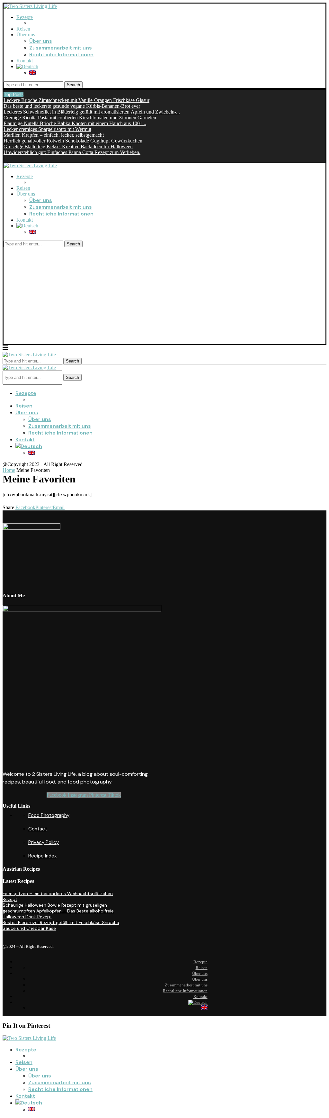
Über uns (25, 34)
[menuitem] (27, 66)
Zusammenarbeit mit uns (60, 47)
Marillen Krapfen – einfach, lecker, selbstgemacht (54, 135)
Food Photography (48, 815)
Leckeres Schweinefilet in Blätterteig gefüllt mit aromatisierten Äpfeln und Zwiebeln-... (92, 112)
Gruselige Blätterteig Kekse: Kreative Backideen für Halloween (68, 146)
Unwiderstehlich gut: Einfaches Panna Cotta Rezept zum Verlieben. (72, 152)
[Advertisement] (164, 296)
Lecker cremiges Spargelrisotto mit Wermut (47, 129)
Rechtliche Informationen (61, 54)
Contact (37, 829)
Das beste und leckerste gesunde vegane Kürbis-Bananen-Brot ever (72, 106)
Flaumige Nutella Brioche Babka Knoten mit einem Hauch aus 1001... (75, 123)
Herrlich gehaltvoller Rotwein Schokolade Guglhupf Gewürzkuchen (73, 140)
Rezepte (24, 17)
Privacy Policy (43, 842)
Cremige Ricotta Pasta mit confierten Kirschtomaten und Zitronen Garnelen (80, 117)
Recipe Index (42, 856)
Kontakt (24, 60)
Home (9, 470)
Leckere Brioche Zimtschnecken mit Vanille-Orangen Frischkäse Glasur (76, 100)
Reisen (23, 29)
